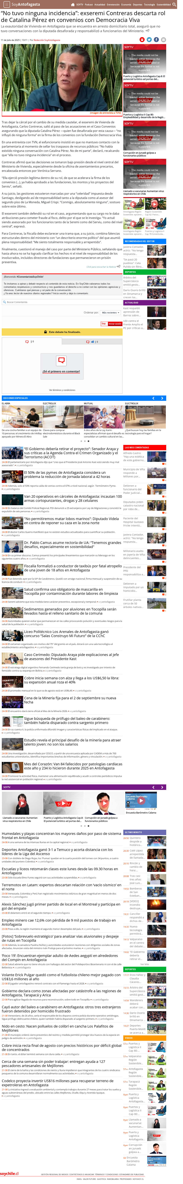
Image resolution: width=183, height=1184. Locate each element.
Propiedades (126, 1179)
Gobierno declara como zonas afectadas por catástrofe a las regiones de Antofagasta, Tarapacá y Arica (61, 992)
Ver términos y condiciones (62, 390)
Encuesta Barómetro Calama (133, 1161)
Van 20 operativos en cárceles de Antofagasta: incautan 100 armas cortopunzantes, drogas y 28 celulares (73, 498)
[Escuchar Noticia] (147, 30)
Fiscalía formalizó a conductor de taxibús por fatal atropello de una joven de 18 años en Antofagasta (73, 568)
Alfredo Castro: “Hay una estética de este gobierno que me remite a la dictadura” (133, 460)
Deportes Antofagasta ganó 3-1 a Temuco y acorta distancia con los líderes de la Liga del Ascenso (57, 851)
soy (24, 465)
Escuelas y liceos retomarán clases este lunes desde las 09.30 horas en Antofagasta (60, 870)
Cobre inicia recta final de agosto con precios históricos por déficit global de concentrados (62, 1047)
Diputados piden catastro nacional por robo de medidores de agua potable (133, 509)
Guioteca (102, 1179)
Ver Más (144, 964)
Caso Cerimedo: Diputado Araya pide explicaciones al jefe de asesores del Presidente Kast (71, 656)
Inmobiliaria (113, 1179)
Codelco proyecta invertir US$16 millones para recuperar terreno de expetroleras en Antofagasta (57, 1082)
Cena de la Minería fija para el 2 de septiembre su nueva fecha (70, 700)
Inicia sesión (59, 293)
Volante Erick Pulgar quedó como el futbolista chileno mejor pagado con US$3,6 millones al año (61, 976)
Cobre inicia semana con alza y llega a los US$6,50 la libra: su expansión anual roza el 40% (71, 680)
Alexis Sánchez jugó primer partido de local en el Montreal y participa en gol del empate (61, 906)
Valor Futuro (90, 1179)
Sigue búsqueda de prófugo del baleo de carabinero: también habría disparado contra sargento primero (67, 720)
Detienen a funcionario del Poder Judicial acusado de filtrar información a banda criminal (133, 494)
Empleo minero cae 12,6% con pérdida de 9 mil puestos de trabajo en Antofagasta (59, 922)
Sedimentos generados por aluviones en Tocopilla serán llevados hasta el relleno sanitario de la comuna (70, 611)
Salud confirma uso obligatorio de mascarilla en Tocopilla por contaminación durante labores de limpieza (71, 591)
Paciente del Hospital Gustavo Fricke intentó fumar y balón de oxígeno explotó (133, 525)
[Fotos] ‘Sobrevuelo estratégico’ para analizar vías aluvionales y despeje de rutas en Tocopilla (60, 938)
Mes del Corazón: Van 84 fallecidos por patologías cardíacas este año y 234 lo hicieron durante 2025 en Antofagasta (73, 766)
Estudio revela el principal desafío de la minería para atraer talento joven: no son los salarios (72, 742)
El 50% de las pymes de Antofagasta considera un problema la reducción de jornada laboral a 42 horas (67, 474)
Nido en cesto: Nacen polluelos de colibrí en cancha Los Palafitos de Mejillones (57, 1028)
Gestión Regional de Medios (55, 1174)
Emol (80, 1179)
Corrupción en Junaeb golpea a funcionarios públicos (136, 1152)
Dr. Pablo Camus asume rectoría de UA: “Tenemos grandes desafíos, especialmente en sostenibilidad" (72, 544)
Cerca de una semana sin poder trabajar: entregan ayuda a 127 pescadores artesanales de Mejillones (53, 1063)
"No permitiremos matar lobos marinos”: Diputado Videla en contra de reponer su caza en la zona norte (71, 520)
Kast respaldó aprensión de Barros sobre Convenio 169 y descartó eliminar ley (133, 317)
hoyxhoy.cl (139, 1179)
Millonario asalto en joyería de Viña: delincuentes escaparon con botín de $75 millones (134, 560)
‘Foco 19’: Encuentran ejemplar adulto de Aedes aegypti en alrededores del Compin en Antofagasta (60, 957)
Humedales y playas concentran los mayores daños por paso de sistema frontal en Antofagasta (61, 835)
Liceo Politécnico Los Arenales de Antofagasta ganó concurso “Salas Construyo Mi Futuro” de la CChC (66, 633)
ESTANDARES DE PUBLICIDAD (132, 1174)
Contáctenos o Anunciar (82, 1174)
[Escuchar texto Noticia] (118, 266)
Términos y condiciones (107, 1174)
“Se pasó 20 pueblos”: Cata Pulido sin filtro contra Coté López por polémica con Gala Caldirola (134, 268)
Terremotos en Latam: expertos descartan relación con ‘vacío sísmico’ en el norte (61, 887)
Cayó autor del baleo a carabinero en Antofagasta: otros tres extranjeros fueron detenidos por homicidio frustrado (61, 1009)
